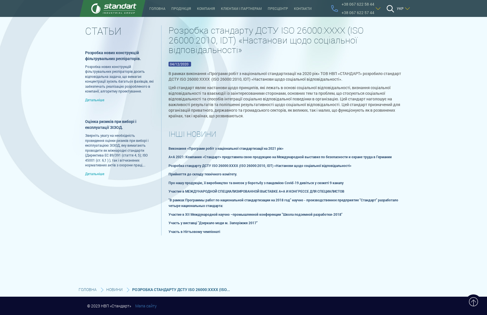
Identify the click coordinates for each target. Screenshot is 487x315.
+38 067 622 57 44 (358, 12)
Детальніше (94, 100)
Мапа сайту (146, 306)
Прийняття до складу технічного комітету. (203, 174)
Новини (114, 289)
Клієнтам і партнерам (241, 8)
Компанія (206, 8)
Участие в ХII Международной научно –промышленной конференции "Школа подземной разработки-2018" (255, 214)
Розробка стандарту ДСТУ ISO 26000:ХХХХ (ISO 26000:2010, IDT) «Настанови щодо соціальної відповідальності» (260, 165)
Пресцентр (278, 8)
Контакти (303, 8)
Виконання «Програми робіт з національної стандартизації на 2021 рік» (226, 148)
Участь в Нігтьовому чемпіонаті (194, 231)
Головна (157, 8)
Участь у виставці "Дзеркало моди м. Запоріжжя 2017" (213, 223)
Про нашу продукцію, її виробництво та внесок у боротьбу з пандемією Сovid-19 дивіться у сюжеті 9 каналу (256, 182)
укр (400, 8)
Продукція (181, 8)
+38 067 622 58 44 (358, 4)
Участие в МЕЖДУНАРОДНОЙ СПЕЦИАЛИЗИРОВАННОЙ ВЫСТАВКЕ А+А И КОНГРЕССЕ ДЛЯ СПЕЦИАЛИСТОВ (256, 191)
